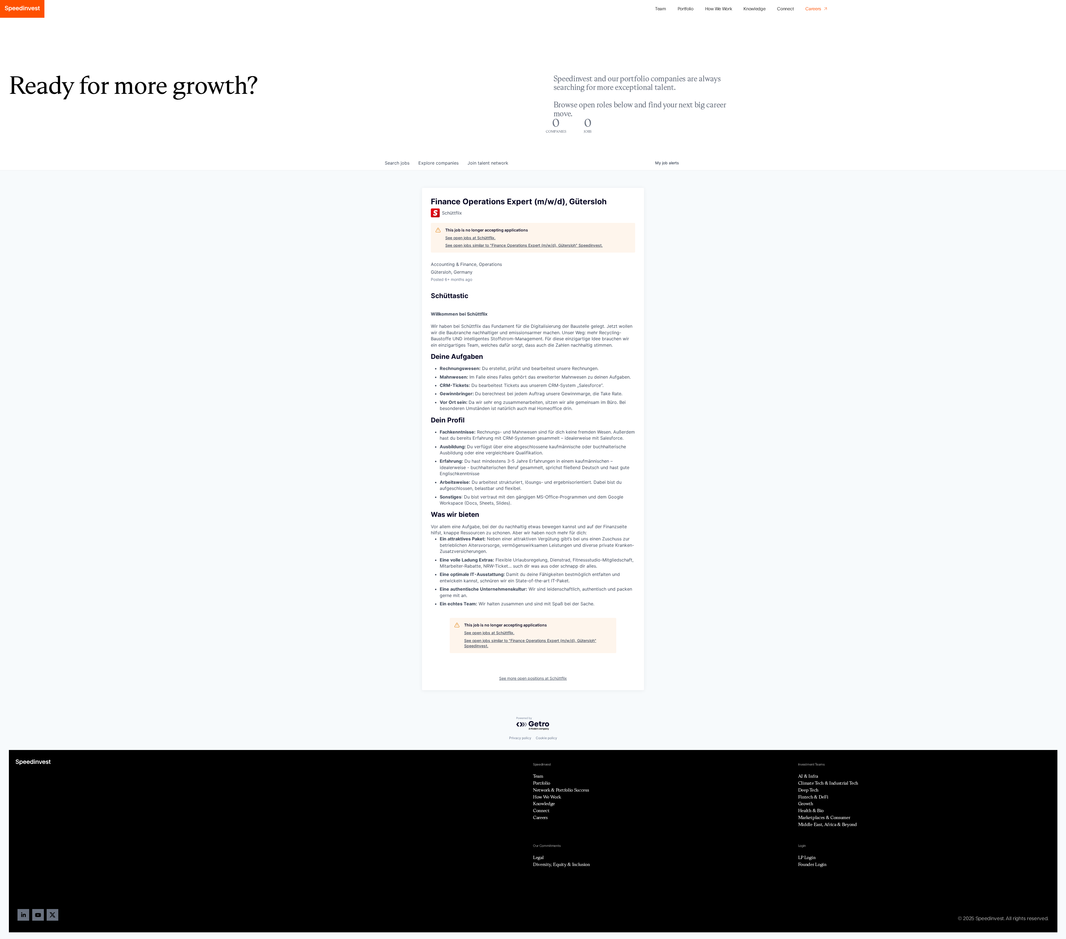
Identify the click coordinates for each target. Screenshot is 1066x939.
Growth (805, 803)
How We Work (718, 9)
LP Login (806, 857)
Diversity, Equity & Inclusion (561, 864)
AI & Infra (808, 776)
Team (660, 9)
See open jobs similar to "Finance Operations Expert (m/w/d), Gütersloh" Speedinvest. (524, 245)
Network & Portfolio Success (561, 790)
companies (438, 163)
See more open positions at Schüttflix (533, 678)
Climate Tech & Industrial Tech (828, 783)
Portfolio (541, 783)
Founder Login (812, 864)
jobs (397, 163)
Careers (540, 817)
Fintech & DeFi (813, 797)
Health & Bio (811, 810)
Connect (785, 9)
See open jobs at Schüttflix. (470, 237)
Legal (538, 857)
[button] (685, 9)
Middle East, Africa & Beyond (827, 824)
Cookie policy (546, 738)
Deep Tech (808, 790)
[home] (22, 9)
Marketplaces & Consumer (824, 817)
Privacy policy (520, 738)
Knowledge (754, 9)
